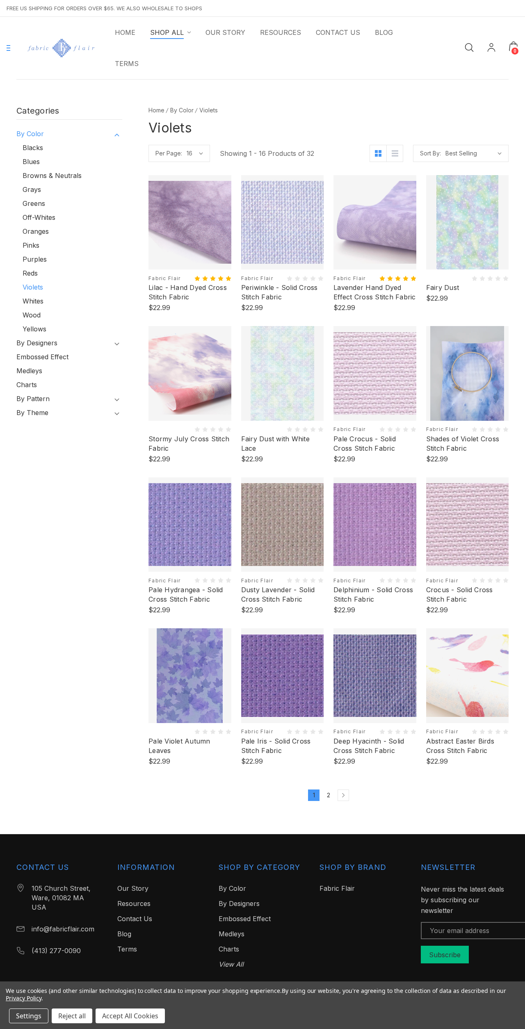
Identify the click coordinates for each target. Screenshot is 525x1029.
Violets (33, 287)
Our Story (132, 888)
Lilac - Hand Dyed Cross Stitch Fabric (187, 292)
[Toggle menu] (8, 48)
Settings (28, 1015)
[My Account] (491, 48)
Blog (124, 934)
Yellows (34, 329)
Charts (26, 385)
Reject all (72, 1015)
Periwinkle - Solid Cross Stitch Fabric (279, 292)
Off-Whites (39, 217)
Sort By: (430, 153)
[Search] (469, 47)
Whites (33, 301)
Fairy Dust (442, 287)
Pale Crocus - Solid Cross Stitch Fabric (364, 443)
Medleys (29, 371)
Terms (127, 949)
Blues (31, 161)
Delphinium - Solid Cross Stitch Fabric (373, 594)
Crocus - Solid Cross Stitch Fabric (459, 594)
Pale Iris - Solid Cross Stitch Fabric (276, 746)
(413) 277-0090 (56, 951)
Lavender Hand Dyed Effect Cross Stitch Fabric (374, 292)
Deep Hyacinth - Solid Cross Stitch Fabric (368, 746)
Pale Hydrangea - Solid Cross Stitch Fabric (185, 594)
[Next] (343, 795)
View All (231, 964)
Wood (32, 315)
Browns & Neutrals (52, 175)
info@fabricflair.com (63, 929)
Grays (32, 189)
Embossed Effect (42, 357)
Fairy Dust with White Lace (275, 443)
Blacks (33, 148)
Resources (134, 903)
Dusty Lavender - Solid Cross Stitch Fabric (278, 594)
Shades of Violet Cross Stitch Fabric (463, 443)
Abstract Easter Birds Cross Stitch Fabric (460, 746)
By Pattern (33, 399)
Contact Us (134, 919)
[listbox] (473, 153)
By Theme (32, 412)
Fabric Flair (337, 888)
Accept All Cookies (130, 1015)
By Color (30, 134)
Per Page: (168, 153)
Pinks (31, 245)
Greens (34, 203)
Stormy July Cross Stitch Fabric (188, 443)
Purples (35, 259)
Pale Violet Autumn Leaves (179, 746)
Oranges (36, 231)
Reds (30, 273)
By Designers (36, 343)
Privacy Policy (23, 998)
